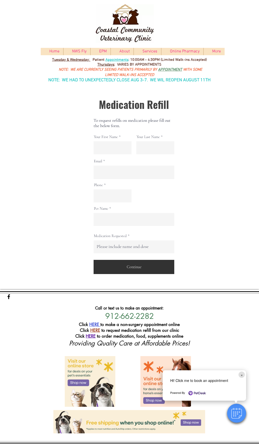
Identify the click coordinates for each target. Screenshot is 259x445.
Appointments (116, 59)
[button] (236, 413)
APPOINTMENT (170, 69)
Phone (98, 185)
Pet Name (101, 208)
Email (98, 161)
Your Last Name (148, 137)
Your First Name (106, 137)
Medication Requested (110, 236)
